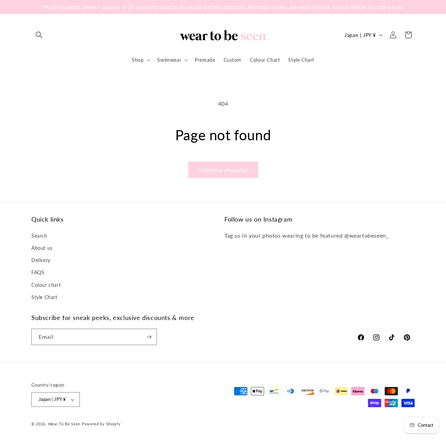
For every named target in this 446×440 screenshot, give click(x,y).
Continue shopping (223, 170)
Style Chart (44, 297)
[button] (39, 35)
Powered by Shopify (101, 424)
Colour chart (46, 285)
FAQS (37, 272)
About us (42, 248)
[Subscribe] (148, 337)
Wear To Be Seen (64, 424)
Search (39, 236)
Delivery (41, 260)
